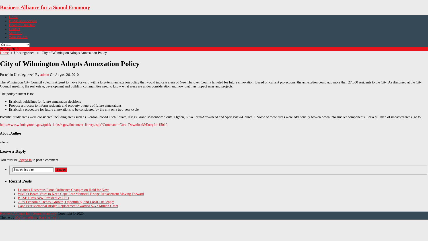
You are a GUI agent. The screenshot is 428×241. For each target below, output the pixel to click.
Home (13, 17)
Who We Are (18, 37)
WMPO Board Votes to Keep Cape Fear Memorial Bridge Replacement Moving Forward (81, 194)
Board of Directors (22, 25)
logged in (25, 160)
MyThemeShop (26, 217)
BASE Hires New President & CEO (43, 198)
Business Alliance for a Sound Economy (45, 7)
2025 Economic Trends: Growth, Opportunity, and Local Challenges (66, 202)
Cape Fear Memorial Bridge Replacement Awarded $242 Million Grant (68, 206)
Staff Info (15, 33)
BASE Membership (23, 21)
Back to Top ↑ (49, 217)
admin (44, 75)
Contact (14, 29)
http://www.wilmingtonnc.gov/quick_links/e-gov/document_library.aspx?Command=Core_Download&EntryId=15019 (83, 125)
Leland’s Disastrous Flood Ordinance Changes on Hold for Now (63, 190)
